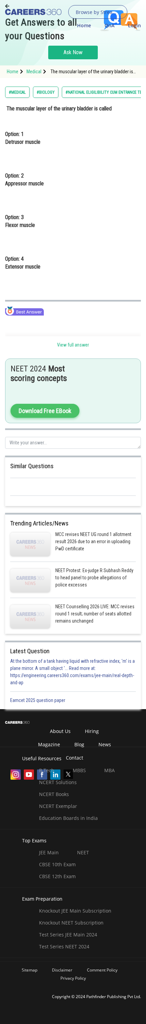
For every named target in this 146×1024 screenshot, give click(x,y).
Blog (79, 744)
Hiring (92, 731)
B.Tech (46, 770)
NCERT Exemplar (58, 806)
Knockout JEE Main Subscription (75, 910)
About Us (60, 731)
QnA (109, 25)
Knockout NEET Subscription (71, 922)
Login (134, 25)
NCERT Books (54, 794)
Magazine (49, 744)
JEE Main (49, 852)
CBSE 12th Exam (57, 876)
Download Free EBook (45, 410)
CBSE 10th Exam (57, 864)
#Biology (46, 92)
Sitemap (29, 970)
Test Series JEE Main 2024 (68, 934)
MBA (109, 770)
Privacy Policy (73, 978)
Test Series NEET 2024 (64, 946)
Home (84, 25)
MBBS (79, 770)
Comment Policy (102, 970)
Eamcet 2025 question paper (38, 700)
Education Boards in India (68, 818)
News (104, 744)
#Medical (17, 92)
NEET (83, 852)
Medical (33, 71)
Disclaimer (62, 970)
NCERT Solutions (58, 782)
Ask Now (73, 52)
